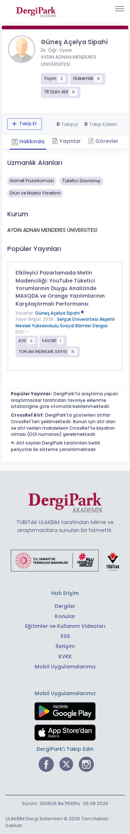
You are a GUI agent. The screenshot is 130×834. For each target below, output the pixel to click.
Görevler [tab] (106, 141)
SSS (65, 636)
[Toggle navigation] (120, 8)
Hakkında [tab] (31, 141)
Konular (65, 616)
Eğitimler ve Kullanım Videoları (65, 626)
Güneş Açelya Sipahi (58, 313)
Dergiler (65, 606)
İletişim (65, 646)
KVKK (65, 656)
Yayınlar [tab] (69, 141)
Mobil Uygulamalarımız (65, 666)
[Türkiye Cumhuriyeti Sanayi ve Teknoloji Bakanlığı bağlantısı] (65, 560)
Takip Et (27, 124)
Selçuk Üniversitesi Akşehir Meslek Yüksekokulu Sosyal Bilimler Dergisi (65, 322)
